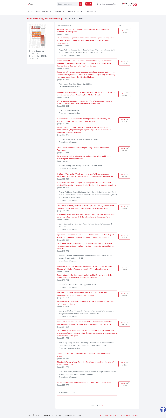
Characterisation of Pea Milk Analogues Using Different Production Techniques (83, 149)
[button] (107, 4)
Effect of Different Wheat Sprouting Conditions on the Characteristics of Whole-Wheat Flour (85, 363)
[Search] (80, 4)
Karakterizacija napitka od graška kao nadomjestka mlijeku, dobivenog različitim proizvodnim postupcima (84, 157)
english (124, 31)
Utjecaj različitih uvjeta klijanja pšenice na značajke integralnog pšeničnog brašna (85, 354)
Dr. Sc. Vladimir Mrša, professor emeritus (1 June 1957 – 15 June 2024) (84, 382)
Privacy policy (125, 415)
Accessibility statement (109, 415)
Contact (135, 415)
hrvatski (88, 4)
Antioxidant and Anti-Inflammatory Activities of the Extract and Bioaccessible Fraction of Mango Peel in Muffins (82, 294)
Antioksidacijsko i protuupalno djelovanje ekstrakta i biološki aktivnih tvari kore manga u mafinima (85, 302)
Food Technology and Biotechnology (45, 18)
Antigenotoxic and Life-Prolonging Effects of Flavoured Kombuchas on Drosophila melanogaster (84, 30)
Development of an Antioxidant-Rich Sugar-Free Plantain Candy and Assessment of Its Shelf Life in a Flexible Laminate (83, 120)
